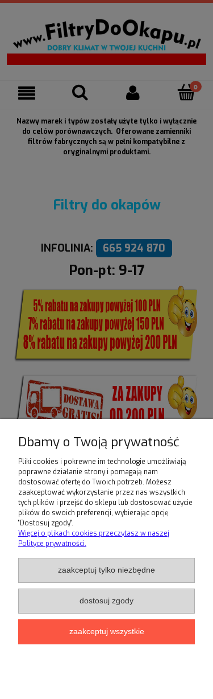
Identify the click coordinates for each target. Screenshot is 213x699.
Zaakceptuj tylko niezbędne (106, 570)
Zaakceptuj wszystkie (106, 631)
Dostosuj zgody (106, 601)
